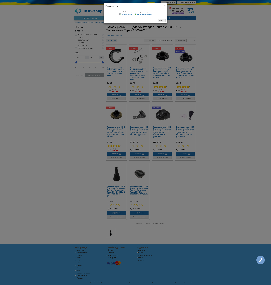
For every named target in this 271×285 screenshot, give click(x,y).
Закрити (161, 20)
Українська (148, 14)
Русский (130, 14)
